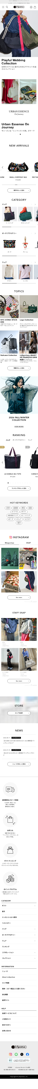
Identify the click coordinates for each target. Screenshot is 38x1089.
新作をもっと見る (19, 190)
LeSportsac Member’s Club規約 (22, 1067)
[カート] (35, 7)
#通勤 (30, 508)
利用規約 (10, 1067)
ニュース (5, 971)
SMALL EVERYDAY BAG (13, 177)
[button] (3, 103)
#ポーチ (10, 519)
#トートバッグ (25, 515)
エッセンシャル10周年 (9, 917)
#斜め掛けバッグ (13, 515)
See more (19, 597)
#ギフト (23, 512)
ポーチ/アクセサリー (19, 440)
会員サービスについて (9, 1013)
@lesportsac (9, 543)
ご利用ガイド (6, 1019)
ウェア (30, 440)
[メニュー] (3, 7)
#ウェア (19, 519)
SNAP (28, 543)
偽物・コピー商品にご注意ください (13, 989)
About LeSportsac (8, 977)
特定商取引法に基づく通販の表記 (26, 1069)
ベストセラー (6, 923)
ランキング (5, 947)
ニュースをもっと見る (19, 764)
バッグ (8, 440)
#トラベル (15, 512)
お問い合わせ (6, 1031)
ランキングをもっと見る (19, 488)
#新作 (19, 523)
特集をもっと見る (19, 368)
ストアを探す (19, 713)
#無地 (23, 508)
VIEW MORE (19, 426)
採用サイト (5, 1000)
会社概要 (5, 994)
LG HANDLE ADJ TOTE (12, 474)
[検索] (7, 7)
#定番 (8, 508)
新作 (3, 911)
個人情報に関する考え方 (9, 1069)
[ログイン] (31, 7)
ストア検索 (5, 983)
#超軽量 (15, 508)
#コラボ (27, 519)
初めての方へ (6, 1025)
